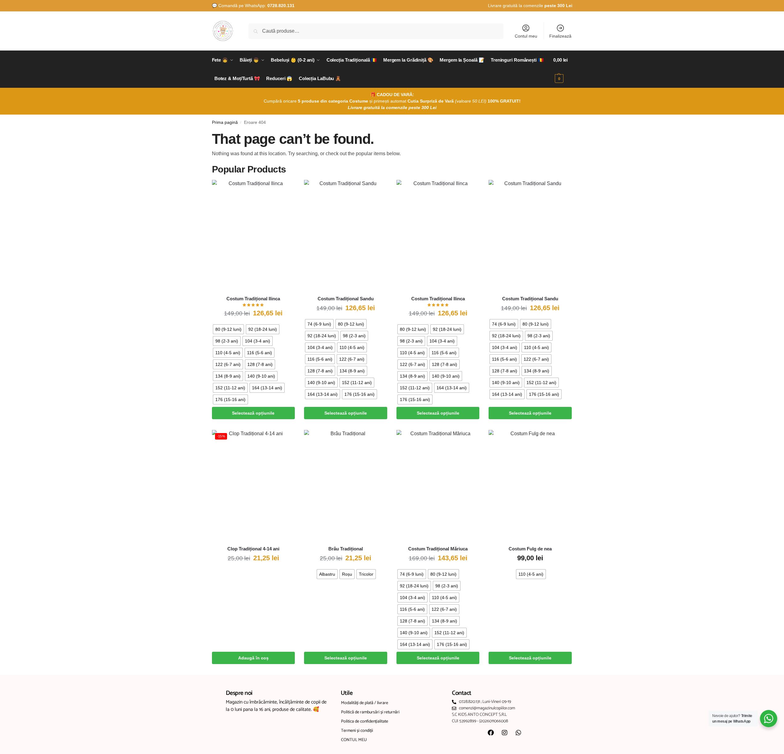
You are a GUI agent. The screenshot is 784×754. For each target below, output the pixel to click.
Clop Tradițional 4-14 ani (253, 548)
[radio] (228, 329)
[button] (562, 69)
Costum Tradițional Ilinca (253, 298)
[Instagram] (504, 733)
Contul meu (526, 36)
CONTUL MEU (354, 740)
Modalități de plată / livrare (364, 703)
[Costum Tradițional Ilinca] (253, 235)
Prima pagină (225, 122)
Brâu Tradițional (345, 548)
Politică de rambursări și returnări (370, 712)
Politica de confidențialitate (364, 721)
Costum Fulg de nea (530, 548)
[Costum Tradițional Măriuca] (438, 485)
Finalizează (560, 36)
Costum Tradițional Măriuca (438, 548)
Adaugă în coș (253, 657)
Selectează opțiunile (253, 413)
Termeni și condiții (357, 730)
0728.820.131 (281, 5)
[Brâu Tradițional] (345, 485)
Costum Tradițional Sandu (346, 298)
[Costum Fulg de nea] (530, 485)
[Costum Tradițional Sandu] (345, 235)
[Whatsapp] (518, 733)
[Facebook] (491, 733)
